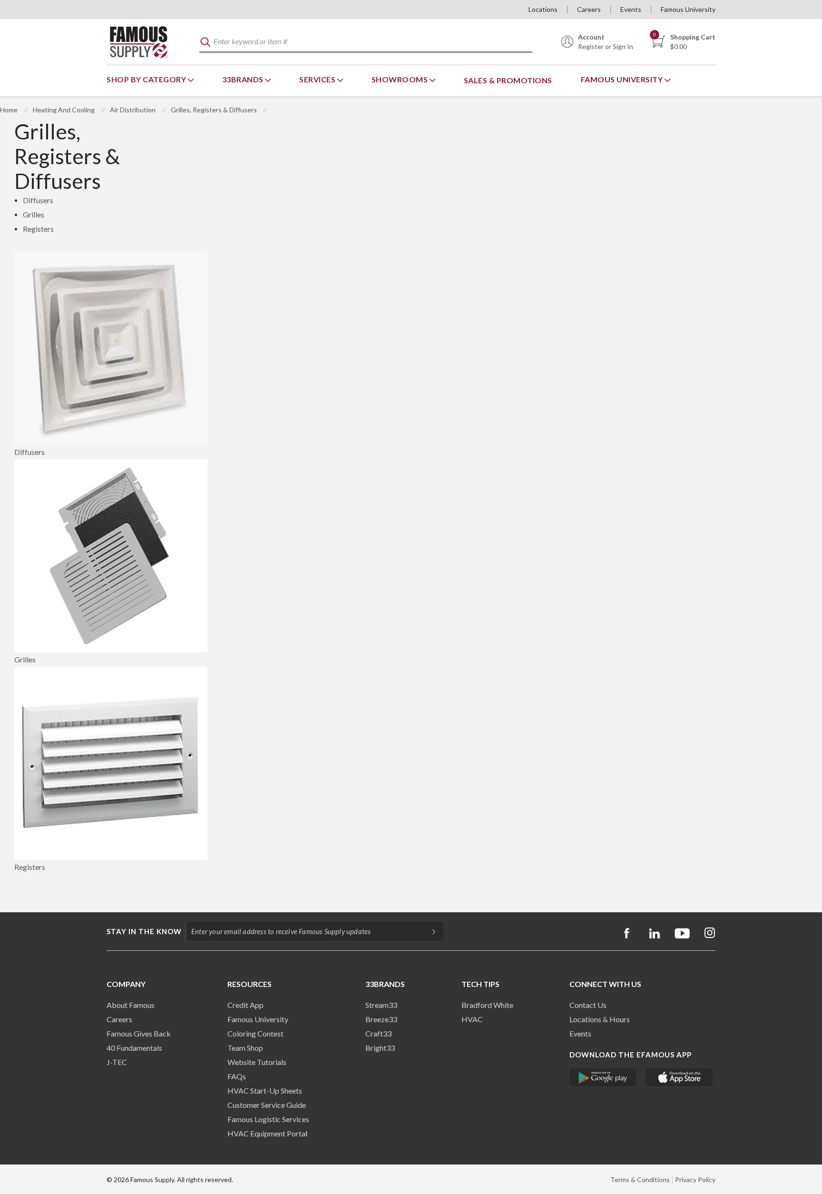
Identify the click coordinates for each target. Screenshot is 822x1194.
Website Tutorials (256, 1061)
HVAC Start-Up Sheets (264, 1090)
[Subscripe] (429, 931)
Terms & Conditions (640, 1179)
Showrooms (401, 79)
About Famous (131, 1004)
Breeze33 (381, 1019)
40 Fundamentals (134, 1047)
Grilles (33, 214)
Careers (589, 9)
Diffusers (38, 200)
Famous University (688, 9)
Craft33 (378, 1033)
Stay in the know (144, 931)
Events (630, 9)
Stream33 (381, 1004)
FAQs (236, 1076)
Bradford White (487, 1004)
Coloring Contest (255, 1033)
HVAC (472, 1019)
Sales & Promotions (508, 80)
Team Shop (245, 1047)
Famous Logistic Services (268, 1119)
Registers (38, 228)
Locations (543, 9)
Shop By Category (147, 79)
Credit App (245, 1004)
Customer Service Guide (266, 1104)
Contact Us (588, 1004)
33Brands (243, 79)
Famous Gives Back (139, 1033)
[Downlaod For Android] (602, 1077)
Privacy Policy (695, 1179)
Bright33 (380, 1047)
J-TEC (117, 1061)
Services (318, 79)
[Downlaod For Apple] (679, 1077)
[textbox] (365, 42)
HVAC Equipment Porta (266, 1133)
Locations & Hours (599, 1019)
